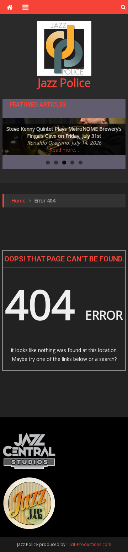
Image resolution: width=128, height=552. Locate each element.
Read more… (64, 149)
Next (116, 135)
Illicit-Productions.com (88, 544)
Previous (11, 135)
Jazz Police (64, 82)
